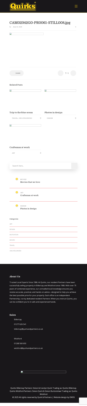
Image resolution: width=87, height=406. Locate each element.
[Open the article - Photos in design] (52, 99)
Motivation (14, 235)
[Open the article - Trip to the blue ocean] (17, 99)
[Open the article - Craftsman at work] (17, 134)
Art (13, 153)
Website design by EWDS (64, 397)
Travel (15, 118)
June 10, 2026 (17, 27)
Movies (23, 179)
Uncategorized (25, 118)
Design (50, 118)
